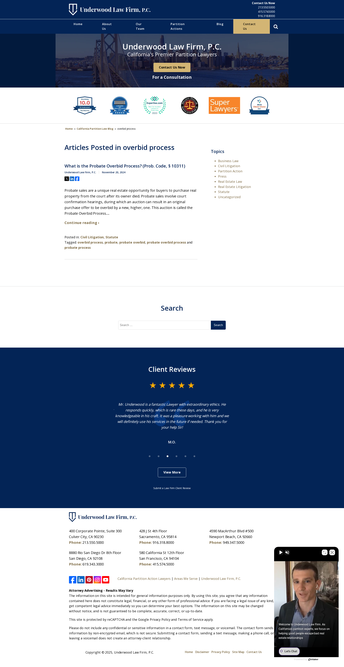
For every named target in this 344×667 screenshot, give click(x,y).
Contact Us (249, 26)
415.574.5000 (266, 12)
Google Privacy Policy (154, 619)
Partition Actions (178, 26)
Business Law (228, 161)
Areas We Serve (186, 578)
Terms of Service (190, 619)
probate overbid (132, 242)
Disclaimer (202, 652)
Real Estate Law (230, 181)
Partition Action (230, 171)
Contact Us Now (172, 67)
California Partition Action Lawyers (144, 578)
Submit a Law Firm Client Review (172, 488)
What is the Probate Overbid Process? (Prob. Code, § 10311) (124, 166)
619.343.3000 (93, 564)
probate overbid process (166, 242)
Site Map (238, 652)
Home (78, 24)
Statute (112, 237)
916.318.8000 (266, 16)
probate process (77, 247)
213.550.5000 (266, 7)
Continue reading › (81, 222)
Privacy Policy (220, 652)
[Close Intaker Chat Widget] (332, 552)
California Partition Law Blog (95, 128)
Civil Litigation (92, 237)
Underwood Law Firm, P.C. (221, 578)
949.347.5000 (233, 542)
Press (222, 176)
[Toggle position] (325, 552)
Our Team (140, 26)
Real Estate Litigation (234, 187)
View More (171, 472)
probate (111, 242)
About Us (107, 26)
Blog (220, 24)
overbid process (90, 242)
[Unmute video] (280, 552)
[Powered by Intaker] (313, 659)
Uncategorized (229, 197)
